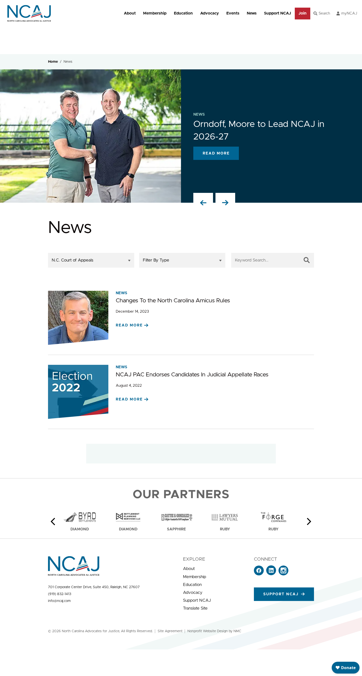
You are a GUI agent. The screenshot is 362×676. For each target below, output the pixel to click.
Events (232, 13)
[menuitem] (129, 13)
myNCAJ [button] (349, 13)
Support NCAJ (277, 13)
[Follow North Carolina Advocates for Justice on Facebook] (259, 574)
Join (302, 13)
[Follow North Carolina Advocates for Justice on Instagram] (283, 574)
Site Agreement (170, 631)
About (130, 13)
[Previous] (53, 521)
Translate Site (195, 608)
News (252, 13)
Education (183, 13)
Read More (216, 153)
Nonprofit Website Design (207, 631)
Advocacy (209, 13)
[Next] (309, 521)
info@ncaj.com (59, 601)
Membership (154, 13)
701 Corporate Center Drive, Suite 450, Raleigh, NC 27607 (94, 587)
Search (324, 13)
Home (53, 61)
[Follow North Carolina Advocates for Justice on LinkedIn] (271, 574)
